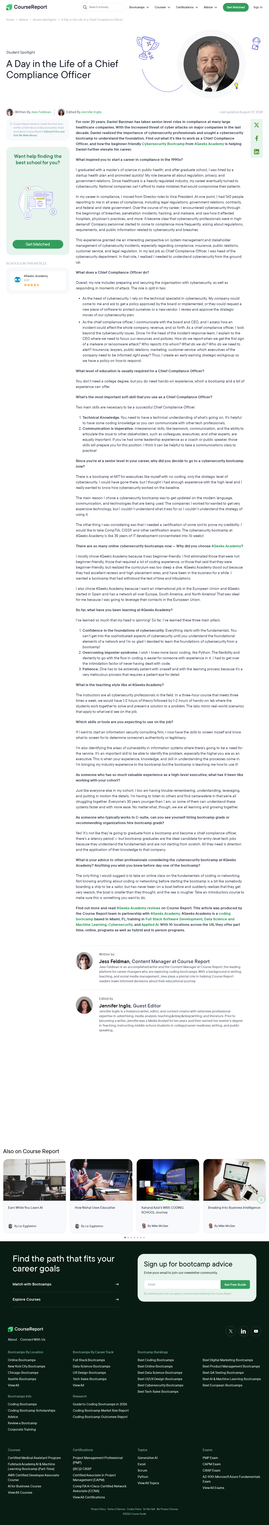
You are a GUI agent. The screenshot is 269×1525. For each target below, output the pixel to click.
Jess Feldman (41, 112)
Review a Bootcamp (22, 1423)
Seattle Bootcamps (22, 1379)
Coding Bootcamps (22, 1404)
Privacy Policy (98, 1509)
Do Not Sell (149, 1509)
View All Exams (213, 1488)
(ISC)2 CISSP (82, 1469)
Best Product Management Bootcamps (231, 1366)
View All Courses (20, 1492)
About (12, 1339)
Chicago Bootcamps (23, 1372)
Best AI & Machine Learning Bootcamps (232, 1379)
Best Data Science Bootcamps (160, 1372)
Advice (208, 7)
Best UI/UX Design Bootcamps (160, 1379)
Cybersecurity (120, 924)
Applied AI (150, 924)
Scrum (142, 1470)
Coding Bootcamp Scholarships (31, 1410)
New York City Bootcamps (26, 1366)
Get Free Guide (235, 1285)
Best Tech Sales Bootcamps (158, 1391)
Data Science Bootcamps (91, 1366)
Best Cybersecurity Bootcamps (160, 1385)
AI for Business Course (24, 1486)
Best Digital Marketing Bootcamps (228, 1360)
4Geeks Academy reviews (138, 908)
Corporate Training (22, 1429)
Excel (142, 1464)
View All (13, 1385)
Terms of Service (116, 1509)
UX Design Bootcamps (89, 1372)
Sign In (258, 7)
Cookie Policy (134, 1509)
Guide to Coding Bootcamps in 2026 (100, 1404)
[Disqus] (160, 1091)
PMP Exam (210, 1458)
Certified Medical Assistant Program (34, 1458)
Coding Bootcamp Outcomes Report (100, 1417)
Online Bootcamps (22, 1360)
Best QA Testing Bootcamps (223, 1372)
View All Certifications (89, 1497)
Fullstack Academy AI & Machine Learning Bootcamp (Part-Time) (31, 1466)
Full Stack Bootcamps (89, 1360)
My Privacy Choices (167, 1509)
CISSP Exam (211, 1470)
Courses (160, 7)
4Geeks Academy (209, 143)
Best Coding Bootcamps (156, 1360)
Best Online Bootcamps (155, 1366)
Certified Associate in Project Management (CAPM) (94, 1477)
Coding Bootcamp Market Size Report (101, 1410)
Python (143, 1477)
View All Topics (148, 1483)
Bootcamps (137, 7)
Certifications (185, 7)
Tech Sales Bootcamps (90, 1379)
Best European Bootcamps (222, 1385)
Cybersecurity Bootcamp (163, 143)
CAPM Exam (212, 1464)
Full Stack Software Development (174, 919)
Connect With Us (32, 1339)
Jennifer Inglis (91, 112)
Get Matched (236, 7)
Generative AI (148, 1458)
